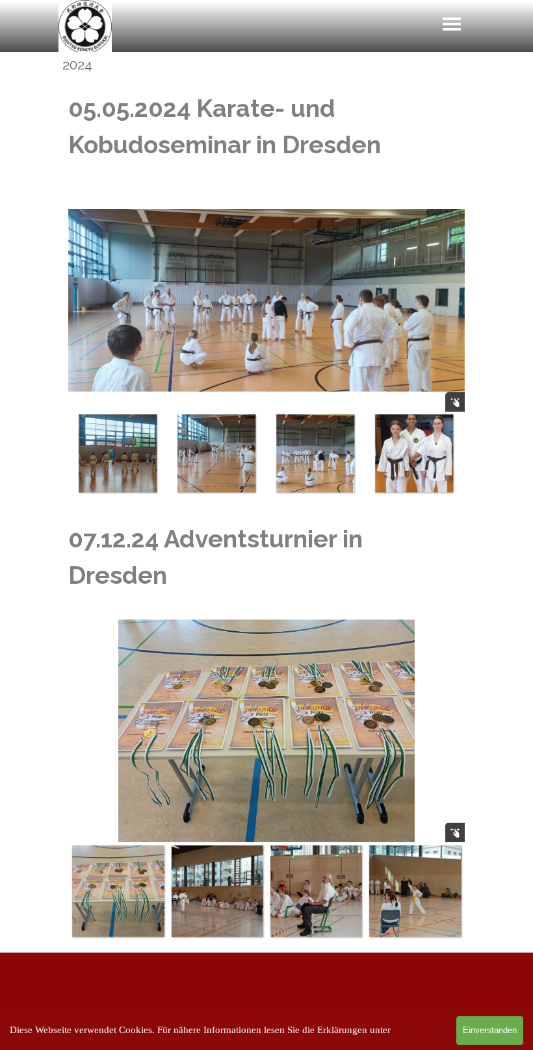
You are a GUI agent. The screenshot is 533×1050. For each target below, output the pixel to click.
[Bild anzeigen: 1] (117, 453)
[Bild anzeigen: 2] (216, 453)
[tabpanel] (266, 126)
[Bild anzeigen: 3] (315, 453)
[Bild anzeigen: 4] (414, 453)
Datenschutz (418, 1030)
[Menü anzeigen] (451, 24)
